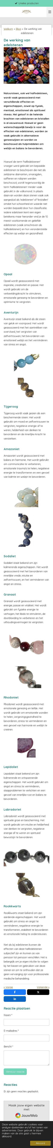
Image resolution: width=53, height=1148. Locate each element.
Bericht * (8, 1046)
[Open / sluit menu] (50, 12)
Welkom (8, 28)
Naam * (8, 1015)
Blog (18, 28)
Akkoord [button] (40, 1143)
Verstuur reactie (15, 1071)
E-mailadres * (11, 1030)
